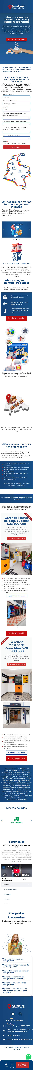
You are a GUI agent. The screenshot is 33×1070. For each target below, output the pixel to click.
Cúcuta (6, 899)
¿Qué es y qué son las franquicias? (13, 960)
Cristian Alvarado (10, 889)
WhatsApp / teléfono (9, 101)
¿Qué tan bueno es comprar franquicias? (16, 972)
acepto (5, 141)
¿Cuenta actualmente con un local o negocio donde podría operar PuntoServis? (15, 128)
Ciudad (5, 107)
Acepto (15, 143)
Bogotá (6, 904)
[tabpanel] (16, 870)
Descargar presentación (16, 538)
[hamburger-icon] (12, 1064)
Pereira (6, 885)
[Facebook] (13, 1014)
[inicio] (6, 1064)
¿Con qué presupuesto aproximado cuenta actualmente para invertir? (15, 114)
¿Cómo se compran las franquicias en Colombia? (14, 978)
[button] (3, 229)
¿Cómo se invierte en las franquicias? (14, 984)
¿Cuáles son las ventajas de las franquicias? (16, 966)
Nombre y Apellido (8, 94)
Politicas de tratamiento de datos (17, 143)
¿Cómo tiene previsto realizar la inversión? (15, 121)
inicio (6, 1066)
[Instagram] (20, 1014)
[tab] (16, 884)
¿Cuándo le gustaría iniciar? (11, 135)
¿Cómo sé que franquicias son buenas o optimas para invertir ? (15, 991)
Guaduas (7, 894)
